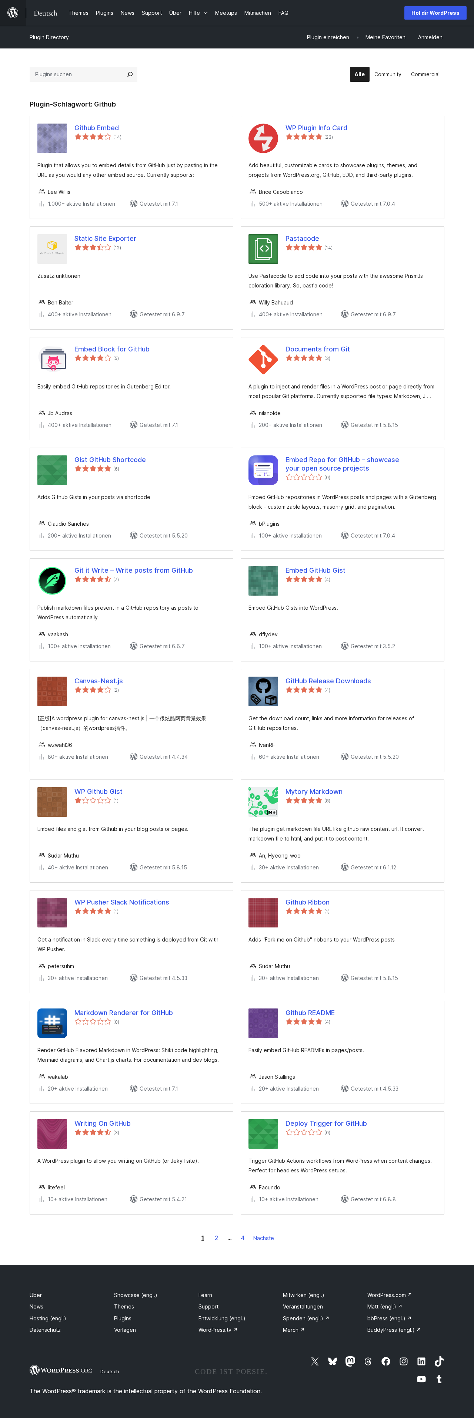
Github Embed (96, 128)
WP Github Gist (98, 791)
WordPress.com (389, 1295)
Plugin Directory (49, 37)
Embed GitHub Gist (316, 570)
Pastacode (302, 238)
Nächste (263, 1238)
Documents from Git (318, 349)
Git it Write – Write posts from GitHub (133, 570)
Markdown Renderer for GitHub (123, 1013)
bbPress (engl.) (389, 1318)
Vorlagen (125, 1330)
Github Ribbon (308, 902)
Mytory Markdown (314, 791)
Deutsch (109, 1371)
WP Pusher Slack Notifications (121, 902)
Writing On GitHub (102, 1123)
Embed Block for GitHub (112, 349)
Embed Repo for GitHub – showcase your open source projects (342, 464)
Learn (205, 1295)
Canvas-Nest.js (98, 681)
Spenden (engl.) (306, 1318)
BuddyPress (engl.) (394, 1330)
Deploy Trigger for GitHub (326, 1123)
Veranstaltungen (303, 1306)
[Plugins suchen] (130, 74)
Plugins (122, 1318)
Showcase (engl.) (135, 1295)
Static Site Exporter (105, 238)
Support (208, 1306)
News (36, 1306)
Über (36, 1295)
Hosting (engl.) (48, 1318)
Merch (294, 1330)
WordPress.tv (218, 1330)
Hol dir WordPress (435, 13)
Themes (124, 1306)
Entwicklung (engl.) (222, 1318)
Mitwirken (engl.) (303, 1295)
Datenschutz (45, 1330)
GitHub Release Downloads (328, 681)
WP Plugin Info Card (316, 128)
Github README (310, 1013)
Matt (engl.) (385, 1306)
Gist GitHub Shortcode (110, 460)
